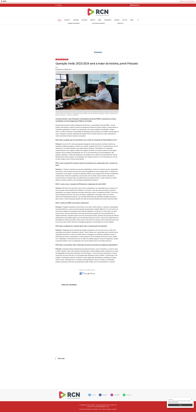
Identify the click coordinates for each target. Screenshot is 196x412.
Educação (84, 20)
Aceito (180, 405)
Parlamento (107, 20)
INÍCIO (59, 20)
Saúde (131, 20)
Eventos (92, 20)
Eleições (116, 20)
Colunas (66, 20)
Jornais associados (190, 1)
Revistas (120, 23)
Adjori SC (182, 1)
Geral (99, 20)
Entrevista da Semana (61, 59)
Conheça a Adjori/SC (74, 23)
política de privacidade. (173, 402)
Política (124, 20)
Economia (76, 20)
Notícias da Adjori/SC (98, 23)
